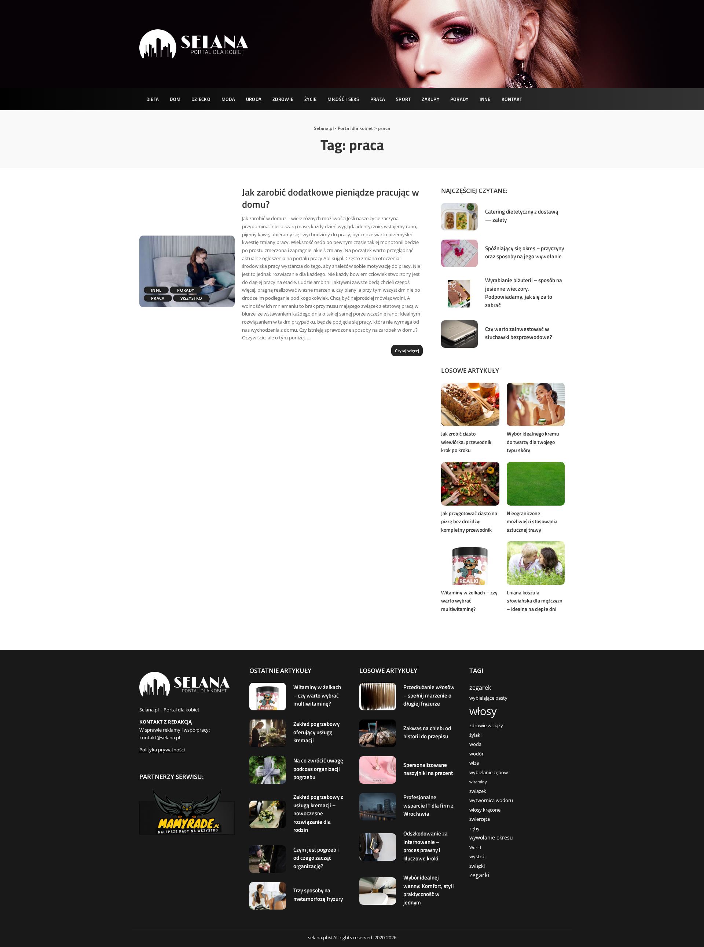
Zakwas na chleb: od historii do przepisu (427, 732)
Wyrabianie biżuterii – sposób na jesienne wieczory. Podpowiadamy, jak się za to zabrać (523, 292)
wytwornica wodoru (491, 800)
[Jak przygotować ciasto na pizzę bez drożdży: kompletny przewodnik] (470, 484)
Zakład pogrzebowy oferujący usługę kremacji (316, 732)
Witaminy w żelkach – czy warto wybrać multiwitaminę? (469, 601)
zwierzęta (479, 819)
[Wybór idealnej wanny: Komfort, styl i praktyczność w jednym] (377, 891)
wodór (476, 754)
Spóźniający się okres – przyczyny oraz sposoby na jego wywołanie (524, 252)
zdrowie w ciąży (486, 725)
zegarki (479, 875)
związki (477, 866)
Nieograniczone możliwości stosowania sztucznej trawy (532, 521)
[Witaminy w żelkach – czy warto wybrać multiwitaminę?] (470, 563)
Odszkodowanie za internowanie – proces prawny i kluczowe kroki (425, 846)
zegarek (480, 688)
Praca (158, 298)
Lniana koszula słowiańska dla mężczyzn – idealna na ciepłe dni (534, 601)
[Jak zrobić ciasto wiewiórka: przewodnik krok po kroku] (470, 404)
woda (475, 744)
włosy (483, 711)
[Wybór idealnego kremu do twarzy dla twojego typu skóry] (536, 404)
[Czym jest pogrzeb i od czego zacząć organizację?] (267, 859)
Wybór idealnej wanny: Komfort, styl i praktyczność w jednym (429, 890)
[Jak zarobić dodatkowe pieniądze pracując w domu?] (187, 271)
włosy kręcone (484, 810)
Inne (156, 290)
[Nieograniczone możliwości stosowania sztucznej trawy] (536, 484)
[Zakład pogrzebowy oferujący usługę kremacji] (267, 733)
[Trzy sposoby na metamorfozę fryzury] (267, 896)
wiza (474, 763)
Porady (185, 290)
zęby (474, 829)
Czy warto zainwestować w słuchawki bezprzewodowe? (518, 333)
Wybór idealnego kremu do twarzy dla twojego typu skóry (533, 442)
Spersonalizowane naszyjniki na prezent (428, 769)
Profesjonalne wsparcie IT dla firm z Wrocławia (428, 805)
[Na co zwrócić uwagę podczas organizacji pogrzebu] (267, 770)
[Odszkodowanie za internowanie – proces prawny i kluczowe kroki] (377, 847)
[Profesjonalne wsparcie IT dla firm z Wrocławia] (377, 806)
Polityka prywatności (162, 749)
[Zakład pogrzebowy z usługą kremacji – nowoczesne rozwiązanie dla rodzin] (267, 814)
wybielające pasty (488, 698)
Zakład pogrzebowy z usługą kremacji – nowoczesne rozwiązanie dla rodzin (318, 813)
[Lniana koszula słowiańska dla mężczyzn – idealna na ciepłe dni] (536, 563)
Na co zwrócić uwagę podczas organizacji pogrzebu (318, 768)
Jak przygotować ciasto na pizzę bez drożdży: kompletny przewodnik (469, 521)
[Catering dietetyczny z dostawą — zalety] (459, 216)
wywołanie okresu (491, 837)
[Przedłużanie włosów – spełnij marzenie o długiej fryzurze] (377, 696)
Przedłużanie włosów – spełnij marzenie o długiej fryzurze (429, 695)
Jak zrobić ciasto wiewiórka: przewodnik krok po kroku (466, 442)
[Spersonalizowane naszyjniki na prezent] (377, 770)
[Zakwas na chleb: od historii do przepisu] (377, 733)
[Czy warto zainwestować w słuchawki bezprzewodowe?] (459, 334)
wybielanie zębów (488, 772)
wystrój (477, 856)
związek (477, 791)
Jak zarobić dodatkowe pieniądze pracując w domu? (330, 198)
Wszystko (191, 298)
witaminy (478, 781)
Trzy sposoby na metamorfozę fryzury (318, 894)
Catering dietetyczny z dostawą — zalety (521, 215)
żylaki (475, 735)
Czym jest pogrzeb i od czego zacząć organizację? (316, 857)
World (475, 847)
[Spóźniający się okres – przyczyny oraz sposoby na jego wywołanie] (459, 253)
